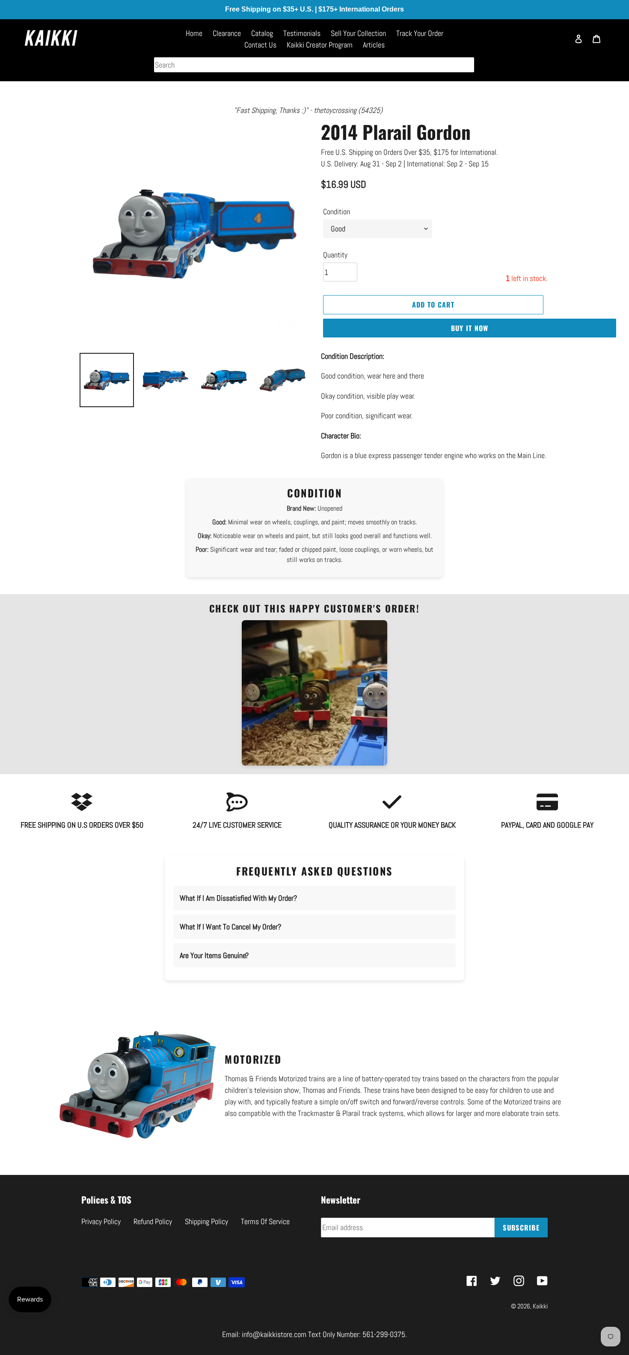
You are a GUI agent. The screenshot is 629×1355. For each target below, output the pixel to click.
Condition (336, 211)
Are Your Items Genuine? (214, 955)
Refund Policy (153, 1221)
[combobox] (314, 64)
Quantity (335, 255)
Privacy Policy (101, 1221)
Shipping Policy (206, 1221)
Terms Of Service (265, 1221)
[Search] (558, 42)
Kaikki (540, 1306)
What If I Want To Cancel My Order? (230, 927)
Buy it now (470, 328)
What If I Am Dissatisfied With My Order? (238, 898)
